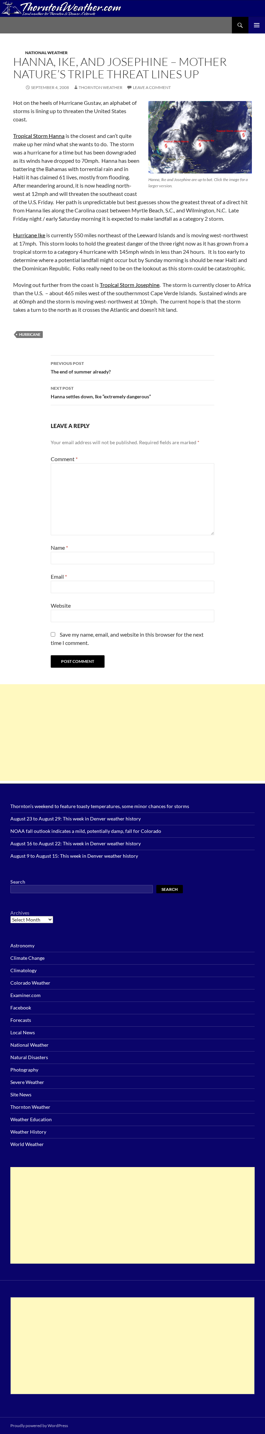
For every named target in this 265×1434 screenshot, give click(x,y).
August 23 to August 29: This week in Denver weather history (75, 818)
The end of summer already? (81, 368)
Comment (64, 459)
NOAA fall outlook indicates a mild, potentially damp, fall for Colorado (85, 831)
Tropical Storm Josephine (129, 284)
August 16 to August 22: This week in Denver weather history (75, 843)
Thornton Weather (100, 87)
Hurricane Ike (29, 235)
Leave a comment (152, 87)
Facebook (20, 1007)
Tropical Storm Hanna (39, 135)
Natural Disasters (29, 1057)
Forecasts (20, 1020)
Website (61, 605)
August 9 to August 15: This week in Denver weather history (74, 856)
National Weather (46, 52)
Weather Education (31, 1119)
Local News (22, 1032)
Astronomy (22, 945)
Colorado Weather (30, 983)
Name (59, 547)
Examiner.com (25, 995)
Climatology (23, 970)
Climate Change (27, 958)
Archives (19, 913)
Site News (20, 1094)
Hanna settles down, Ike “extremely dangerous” (101, 392)
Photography (24, 1070)
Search (17, 882)
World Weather (27, 1144)
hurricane (29, 334)
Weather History (28, 1132)
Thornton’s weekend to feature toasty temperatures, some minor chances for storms (99, 806)
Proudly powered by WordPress (39, 1425)
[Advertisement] (132, 732)
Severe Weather (27, 1082)
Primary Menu (256, 25)
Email (59, 576)
